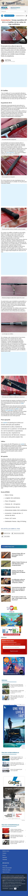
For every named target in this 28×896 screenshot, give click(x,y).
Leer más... (11, 888)
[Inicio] (2, 16)
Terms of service (6, 872)
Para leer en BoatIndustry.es (10, 825)
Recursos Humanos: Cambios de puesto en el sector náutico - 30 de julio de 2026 (17, 842)
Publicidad (5, 859)
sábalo (17, 408)
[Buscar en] (25, 11)
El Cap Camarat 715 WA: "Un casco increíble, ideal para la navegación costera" (16, 758)
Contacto (4, 853)
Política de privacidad (7, 867)
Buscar (4, 855)
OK (15, 888)
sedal (22, 403)
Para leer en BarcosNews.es (10, 752)
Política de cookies (6, 869)
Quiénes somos (6, 851)
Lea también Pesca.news (8, 546)
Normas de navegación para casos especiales (16, 770)
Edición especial (9, 15)
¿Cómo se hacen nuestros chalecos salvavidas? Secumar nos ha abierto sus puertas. (16, 830)
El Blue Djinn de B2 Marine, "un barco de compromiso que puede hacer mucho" (17, 764)
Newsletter (5, 857)
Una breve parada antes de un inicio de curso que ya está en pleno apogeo (16, 836)
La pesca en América (20, 15)
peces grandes (10, 152)
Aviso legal (5, 865)
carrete (5, 422)
